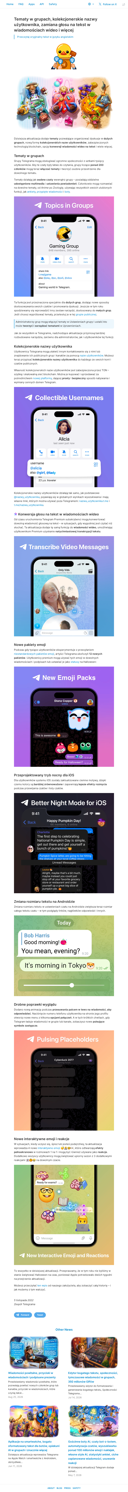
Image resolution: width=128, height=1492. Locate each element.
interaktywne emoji (49, 1148)
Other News (64, 1329)
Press (67, 1488)
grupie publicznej (86, 314)
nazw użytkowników (91, 355)
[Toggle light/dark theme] (123, 4)
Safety (53, 4)
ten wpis (42, 1285)
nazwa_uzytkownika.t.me (93, 501)
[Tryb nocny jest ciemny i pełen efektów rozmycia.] (64, 843)
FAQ (21, 4)
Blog (59, 1488)
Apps (31, 4)
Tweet (40, 1315)
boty (67, 191)
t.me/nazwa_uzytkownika (28, 505)
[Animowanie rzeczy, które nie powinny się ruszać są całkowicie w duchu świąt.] (64, 717)
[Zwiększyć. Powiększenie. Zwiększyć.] (64, 955)
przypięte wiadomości (50, 191)
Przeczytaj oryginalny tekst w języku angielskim (45, 36)
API (42, 4)
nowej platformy (42, 378)
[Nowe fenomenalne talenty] (64, 437)
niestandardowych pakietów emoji (34, 653)
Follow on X (109, 4)
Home (10, 4)
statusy (75, 661)
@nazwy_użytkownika (27, 497)
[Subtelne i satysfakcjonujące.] (64, 1080)
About (51, 1488)
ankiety (31, 191)
